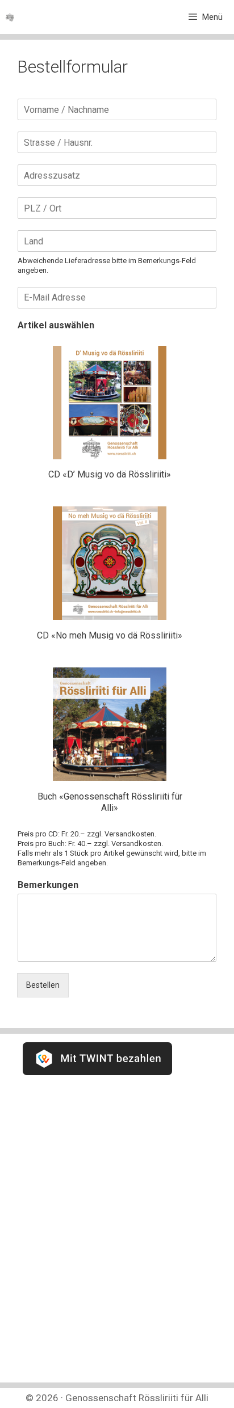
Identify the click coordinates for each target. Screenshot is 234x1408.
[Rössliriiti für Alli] (10, 17)
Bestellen (43, 985)
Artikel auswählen (56, 325)
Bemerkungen (48, 885)
